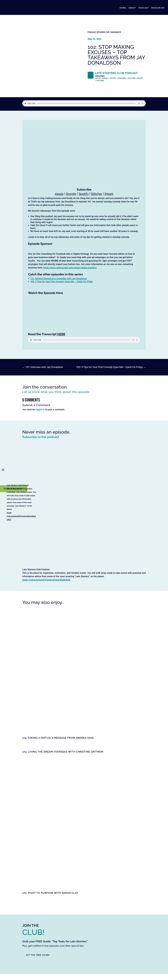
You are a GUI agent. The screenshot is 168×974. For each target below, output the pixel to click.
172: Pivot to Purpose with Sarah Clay (50, 892)
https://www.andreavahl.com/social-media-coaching (70, 267)
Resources (158, 8)
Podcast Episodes (96, 32)
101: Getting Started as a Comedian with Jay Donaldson (58, 278)
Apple (97, 78)
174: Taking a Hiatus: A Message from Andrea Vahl (58, 737)
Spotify (17, 516)
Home (123, 8)
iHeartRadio (60, 579)
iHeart (140, 78)
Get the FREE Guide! (38, 955)
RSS (9, 520)
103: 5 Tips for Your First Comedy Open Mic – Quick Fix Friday (61, 281)
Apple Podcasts (30, 579)
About (132, 8)
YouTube (100, 81)
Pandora (23, 516)
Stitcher (132, 78)
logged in (40, 409)
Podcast (144, 8)
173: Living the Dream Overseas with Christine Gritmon (62, 751)
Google (105, 78)
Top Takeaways (113, 32)
